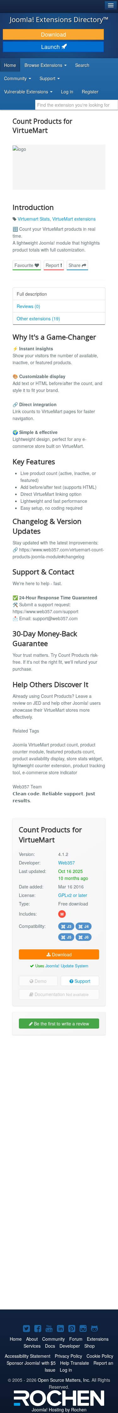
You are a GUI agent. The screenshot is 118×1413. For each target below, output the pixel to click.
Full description (32, 294)
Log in (67, 91)
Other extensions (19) (38, 318)
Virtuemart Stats (34, 219)
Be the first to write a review (61, 1023)
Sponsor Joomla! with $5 (31, 1363)
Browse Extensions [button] (44, 65)
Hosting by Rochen (59, 1409)
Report (53, 265)
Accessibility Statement (27, 1356)
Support (81, 981)
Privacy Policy (68, 1356)
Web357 (66, 862)
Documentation (61, 994)
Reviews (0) (28, 306)
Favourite (24, 265)
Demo (40, 981)
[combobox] (76, 105)
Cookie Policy (100, 1356)
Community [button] (16, 78)
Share (75, 265)
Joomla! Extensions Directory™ (59, 19)
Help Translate (74, 1363)
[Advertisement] (59, 1100)
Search (82, 65)
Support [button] (48, 78)
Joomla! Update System (66, 966)
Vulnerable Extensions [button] (26, 91)
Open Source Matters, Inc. (64, 1380)
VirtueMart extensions (74, 219)
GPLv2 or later (72, 895)
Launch (51, 46)
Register (90, 91)
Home (10, 65)
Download (53, 34)
